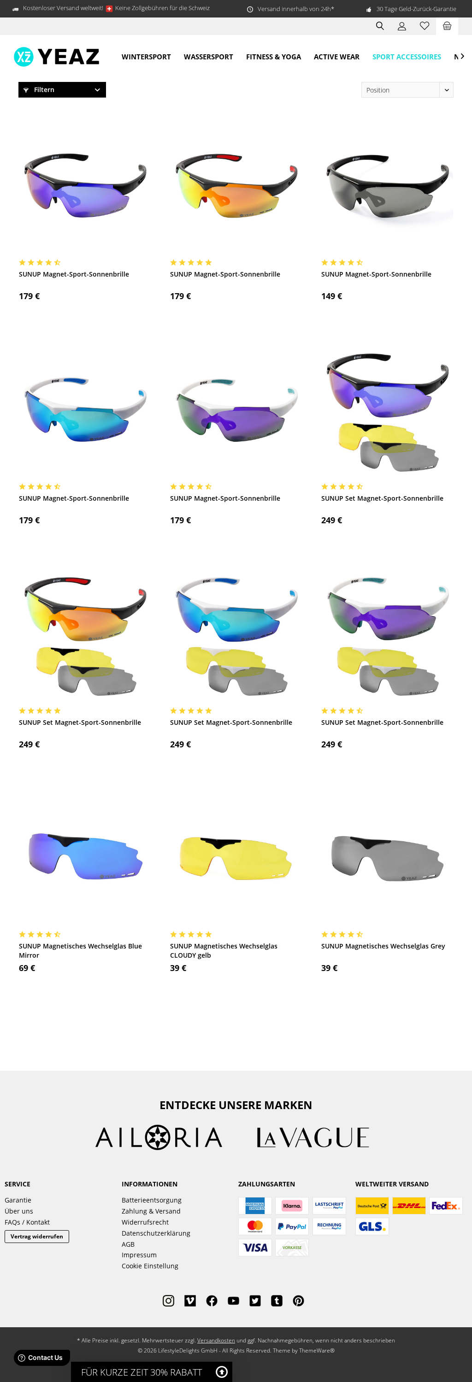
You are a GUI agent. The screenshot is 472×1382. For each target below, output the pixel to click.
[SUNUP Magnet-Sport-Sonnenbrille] (85, 187)
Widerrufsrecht (145, 1222)
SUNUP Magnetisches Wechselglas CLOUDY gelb (223, 951)
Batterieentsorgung (152, 1200)
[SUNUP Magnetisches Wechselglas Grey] (387, 859)
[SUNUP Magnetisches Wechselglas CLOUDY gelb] (236, 859)
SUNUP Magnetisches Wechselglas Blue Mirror (80, 951)
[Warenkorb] (447, 26)
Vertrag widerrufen (37, 1236)
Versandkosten (216, 1340)
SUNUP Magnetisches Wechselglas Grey (383, 946)
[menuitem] (447, 26)
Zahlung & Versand (151, 1211)
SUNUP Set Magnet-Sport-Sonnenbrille (382, 498)
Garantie (18, 1200)
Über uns (19, 1211)
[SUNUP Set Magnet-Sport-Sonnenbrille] (387, 411)
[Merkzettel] (424, 26)
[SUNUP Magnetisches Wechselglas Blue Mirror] (85, 859)
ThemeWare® (317, 1350)
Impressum (139, 1254)
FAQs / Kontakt (27, 1222)
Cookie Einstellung (150, 1265)
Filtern (43, 89)
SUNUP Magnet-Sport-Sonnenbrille (74, 274)
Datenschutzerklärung (156, 1233)
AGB (128, 1244)
